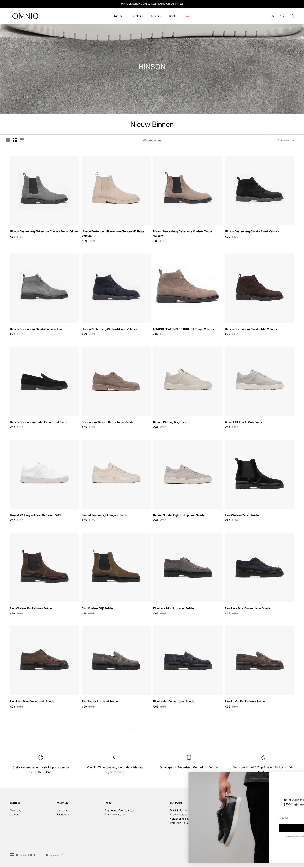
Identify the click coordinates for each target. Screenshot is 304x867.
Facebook (63, 814)
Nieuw (118, 16)
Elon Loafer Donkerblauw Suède (173, 701)
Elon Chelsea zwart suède (242, 515)
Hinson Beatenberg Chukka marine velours (109, 329)
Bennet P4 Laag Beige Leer (170, 422)
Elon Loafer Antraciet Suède (100, 701)
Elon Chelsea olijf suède (97, 608)
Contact (14, 814)
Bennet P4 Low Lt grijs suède (244, 422)
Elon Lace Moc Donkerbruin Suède (32, 701)
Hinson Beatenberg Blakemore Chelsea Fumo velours (44, 231)
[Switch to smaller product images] (15, 140)
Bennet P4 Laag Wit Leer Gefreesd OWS (35, 515)
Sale (187, 16)
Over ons (15, 810)
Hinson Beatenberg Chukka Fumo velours (36, 329)
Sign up (259, 828)
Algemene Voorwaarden (119, 810)
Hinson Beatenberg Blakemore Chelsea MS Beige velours (113, 233)
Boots (172, 16)
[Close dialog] (294, 777)
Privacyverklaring (115, 814)
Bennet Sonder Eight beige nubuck (104, 515)
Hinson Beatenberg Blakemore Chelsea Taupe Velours (182, 233)
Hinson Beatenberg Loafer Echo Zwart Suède (39, 422)
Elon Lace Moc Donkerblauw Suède (247, 608)
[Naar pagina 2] (164, 723)
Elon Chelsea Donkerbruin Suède (31, 608)
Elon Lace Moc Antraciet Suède (173, 608)
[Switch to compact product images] (22, 140)
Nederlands (52, 855)
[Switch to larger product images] (8, 140)
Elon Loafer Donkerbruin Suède (245, 701)
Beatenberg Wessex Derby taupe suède (108, 422)
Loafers (156, 16)
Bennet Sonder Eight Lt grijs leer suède (179, 515)
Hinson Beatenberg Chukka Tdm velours (251, 329)
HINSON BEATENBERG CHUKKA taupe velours (183, 329)
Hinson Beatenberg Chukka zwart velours (252, 231)
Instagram (63, 810)
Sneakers (137, 16)
